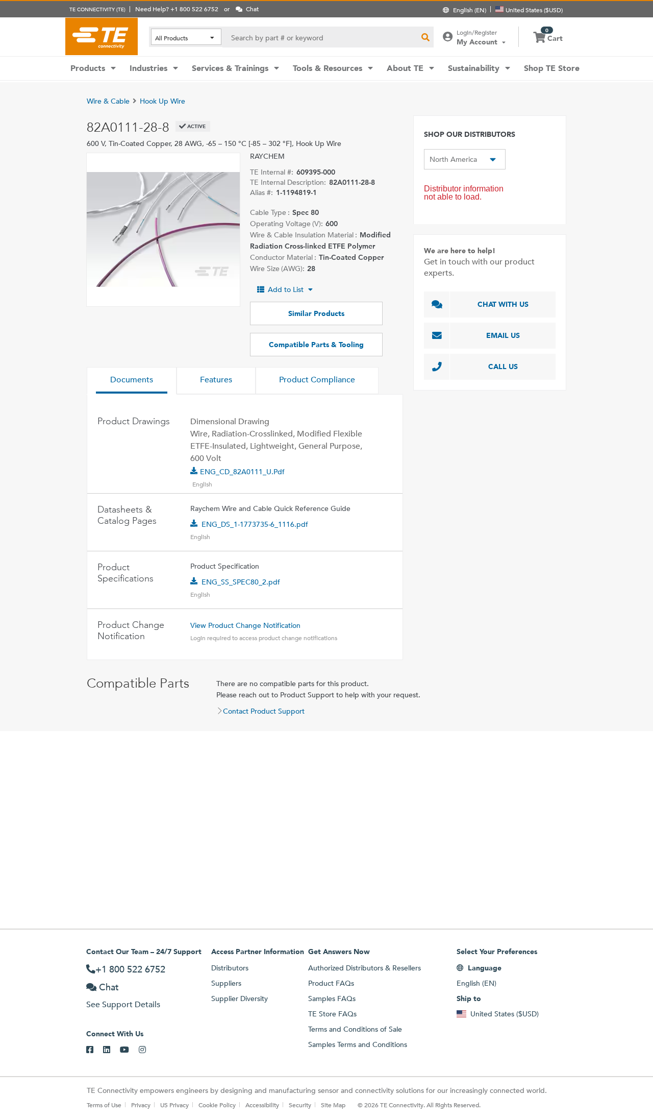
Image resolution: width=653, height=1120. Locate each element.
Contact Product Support (264, 711)
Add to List (286, 289)
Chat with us (503, 304)
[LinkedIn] (111, 1050)
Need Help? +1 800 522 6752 (176, 9)
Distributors (229, 967)
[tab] (132, 381)
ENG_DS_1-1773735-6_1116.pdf (255, 524)
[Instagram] (147, 1050)
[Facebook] (94, 1050)
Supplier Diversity (239, 998)
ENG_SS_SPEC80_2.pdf (241, 582)
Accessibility (262, 1105)
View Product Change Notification (245, 625)
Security (300, 1105)
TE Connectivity (101, 36)
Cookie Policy (217, 1105)
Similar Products (316, 313)
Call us (503, 366)
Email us (503, 335)
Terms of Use (104, 1105)
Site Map (333, 1105)
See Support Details (123, 1004)
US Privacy (174, 1105)
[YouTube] (129, 1050)
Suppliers (226, 983)
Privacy (140, 1105)
